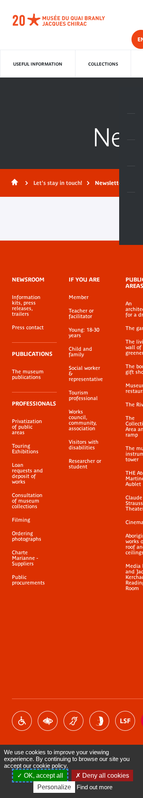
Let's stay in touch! (57, 183)
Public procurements (28, 580)
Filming (21, 520)
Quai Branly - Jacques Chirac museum (67, 20)
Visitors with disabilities (84, 444)
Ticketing (131, 100)
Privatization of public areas (27, 427)
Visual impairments (48, 721)
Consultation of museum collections (27, 501)
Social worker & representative (85, 373)
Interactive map (131, 205)
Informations (131, 127)
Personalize (54, 787)
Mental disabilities (99, 721)
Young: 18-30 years (84, 332)
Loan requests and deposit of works (27, 473)
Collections (103, 64)
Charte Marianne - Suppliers (25, 558)
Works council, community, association (83, 420)
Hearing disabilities (73, 721)
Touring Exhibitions (25, 448)
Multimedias (131, 179)
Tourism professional (83, 395)
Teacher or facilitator (81, 313)
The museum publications (28, 374)
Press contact (28, 327)
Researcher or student (85, 464)
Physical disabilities (22, 721)
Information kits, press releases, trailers (26, 306)
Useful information (37, 64)
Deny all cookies (105, 775)
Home (13, 183)
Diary (131, 153)
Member (79, 297)
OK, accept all (42, 775)
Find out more (94, 787)
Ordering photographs (26, 536)
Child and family (80, 351)
